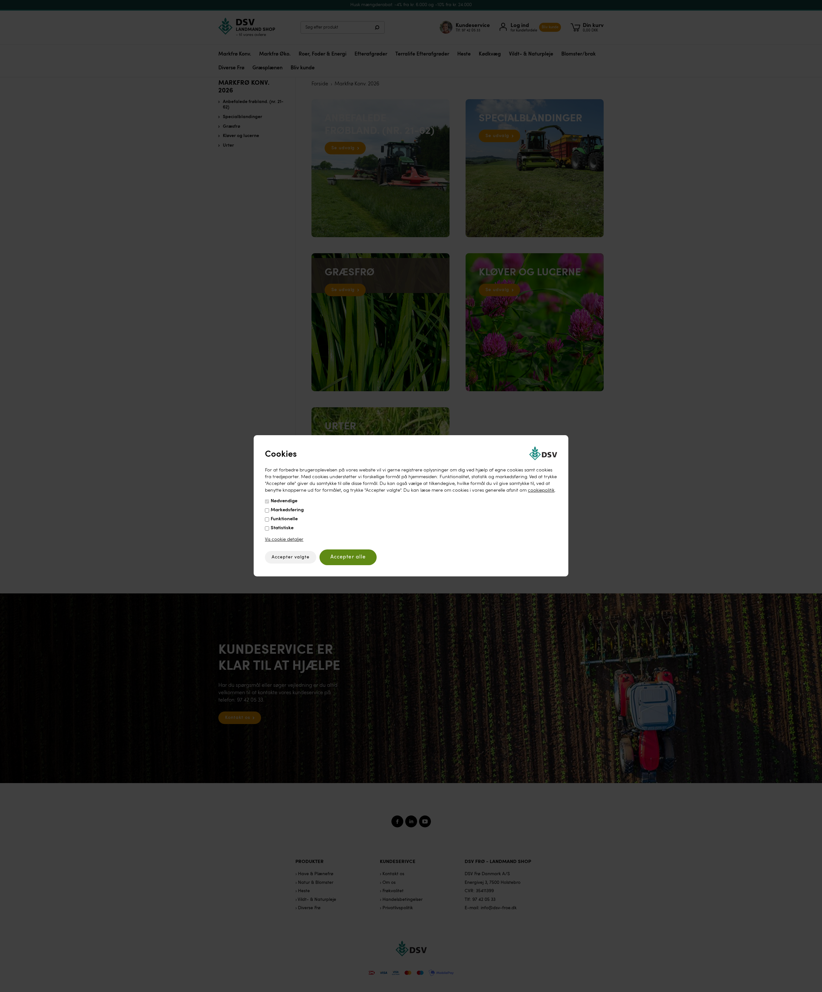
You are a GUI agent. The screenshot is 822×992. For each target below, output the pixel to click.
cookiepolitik (541, 490)
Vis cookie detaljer (284, 539)
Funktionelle (284, 519)
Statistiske (282, 528)
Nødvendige (284, 501)
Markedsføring (287, 510)
